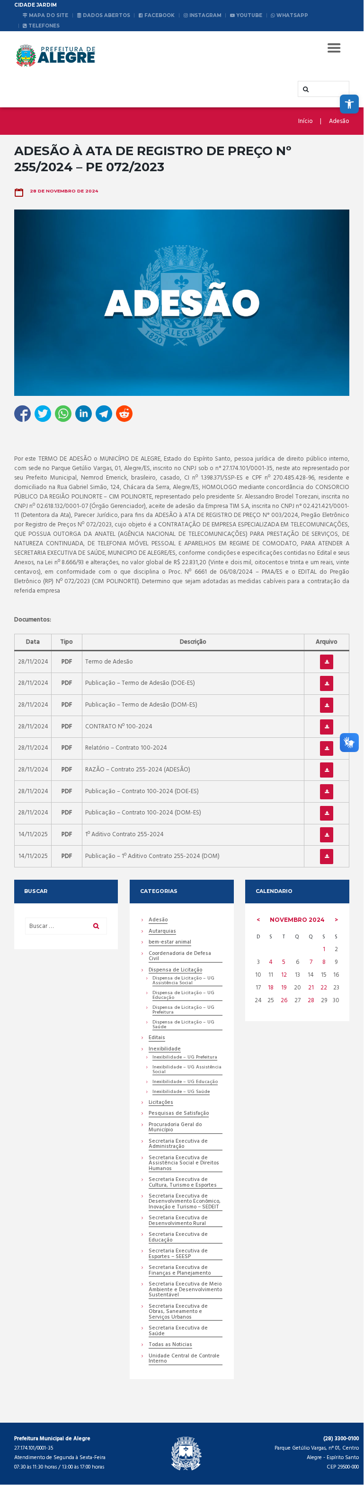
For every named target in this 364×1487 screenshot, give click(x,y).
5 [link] (283, 962)
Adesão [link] (339, 121)
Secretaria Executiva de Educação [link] (178, 1237)
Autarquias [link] (162, 932)
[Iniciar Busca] (305, 89)
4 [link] (271, 962)
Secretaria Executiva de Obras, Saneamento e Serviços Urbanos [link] (178, 1312)
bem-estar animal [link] (170, 943)
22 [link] (323, 988)
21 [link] (311, 988)
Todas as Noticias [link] (170, 1345)
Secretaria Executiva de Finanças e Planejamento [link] (180, 1271)
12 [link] (284, 975)
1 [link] (324, 949)
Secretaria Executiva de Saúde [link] (178, 1331)
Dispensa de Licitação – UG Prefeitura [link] (183, 1010)
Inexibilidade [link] (165, 1050)
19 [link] (283, 988)
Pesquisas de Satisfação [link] (179, 1114)
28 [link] (311, 1001)
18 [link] (271, 988)
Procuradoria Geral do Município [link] (175, 1128)
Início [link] (305, 121)
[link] (349, 104)
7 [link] (311, 962)
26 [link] (284, 1001)
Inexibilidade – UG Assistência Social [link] (187, 1070)
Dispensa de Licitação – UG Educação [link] (183, 996)
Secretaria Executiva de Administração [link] (178, 1144)
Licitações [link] (161, 1103)
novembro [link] (297, 919)
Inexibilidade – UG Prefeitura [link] (184, 1057)
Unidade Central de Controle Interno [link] (184, 1359)
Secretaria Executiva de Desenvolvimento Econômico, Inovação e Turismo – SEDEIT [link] (185, 1202)
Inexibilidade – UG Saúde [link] (181, 1092)
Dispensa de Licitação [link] (175, 971)
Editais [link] (157, 1038)
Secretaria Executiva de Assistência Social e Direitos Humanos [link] (184, 1163)
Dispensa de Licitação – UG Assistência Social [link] (183, 981)
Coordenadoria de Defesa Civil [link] (180, 956)
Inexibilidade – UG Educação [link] (185, 1082)
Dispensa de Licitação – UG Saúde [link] (183, 1025)
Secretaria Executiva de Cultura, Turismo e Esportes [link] (183, 1183)
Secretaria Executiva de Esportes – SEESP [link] (178, 1254)
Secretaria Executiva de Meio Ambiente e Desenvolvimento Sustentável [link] (185, 1290)
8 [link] (324, 962)
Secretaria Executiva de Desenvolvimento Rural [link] (178, 1221)
